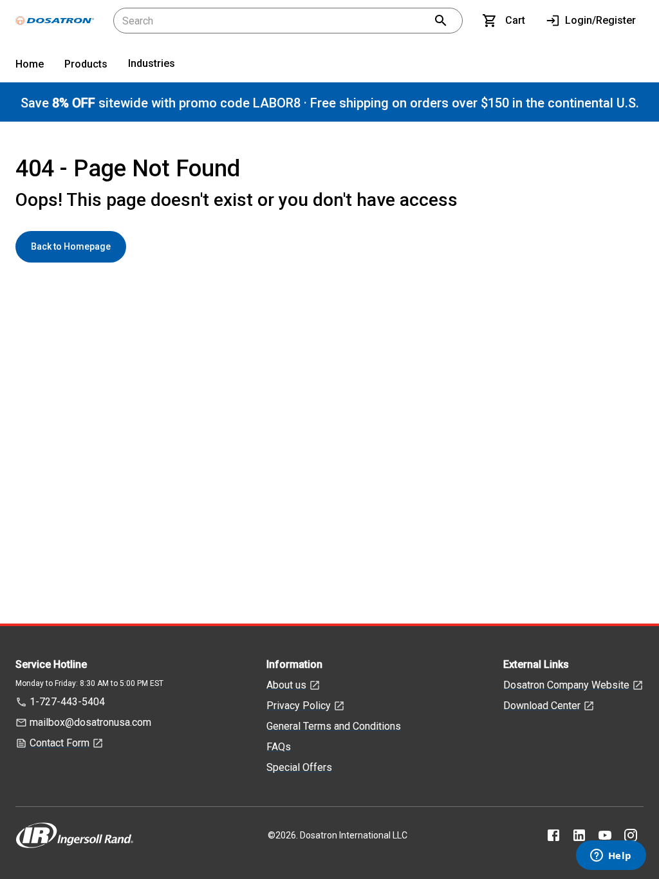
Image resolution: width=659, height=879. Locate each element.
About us (286, 685)
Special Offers (299, 767)
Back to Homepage (71, 246)
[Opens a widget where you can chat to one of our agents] (610, 856)
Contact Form (59, 743)
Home (29, 64)
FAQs (278, 747)
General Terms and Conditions (333, 726)
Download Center (541, 705)
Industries (151, 63)
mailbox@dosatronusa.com (90, 722)
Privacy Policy (298, 705)
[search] (441, 20)
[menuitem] (29, 66)
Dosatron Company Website (566, 685)
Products (85, 64)
